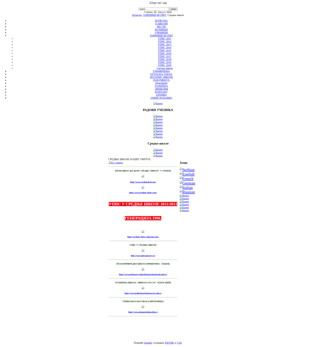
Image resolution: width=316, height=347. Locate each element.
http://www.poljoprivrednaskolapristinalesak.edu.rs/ (143, 274)
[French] (186, 178)
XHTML (169, 342)
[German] (187, 183)
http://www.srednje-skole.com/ (143, 192)
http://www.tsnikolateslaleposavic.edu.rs (143, 293)
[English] (187, 174)
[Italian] (186, 187)
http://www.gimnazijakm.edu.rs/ (143, 312)
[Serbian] (187, 169)
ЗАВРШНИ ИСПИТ (154, 15)
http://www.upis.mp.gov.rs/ (143, 255)
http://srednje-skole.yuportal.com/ (143, 237)
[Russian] (187, 192)
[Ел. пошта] (116, 162)
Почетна (137, 15)
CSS (179, 342)
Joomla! (148, 342)
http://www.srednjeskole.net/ (143, 182)
